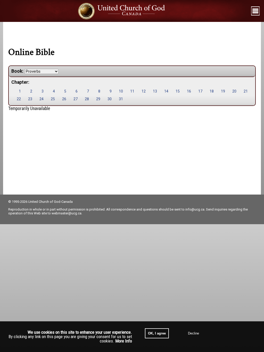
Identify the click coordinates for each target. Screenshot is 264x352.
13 (155, 91)
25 (53, 99)
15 (178, 91)
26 (64, 99)
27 (75, 99)
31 (121, 99)
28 (87, 99)
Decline (193, 333)
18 (212, 91)
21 (246, 91)
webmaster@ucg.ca (66, 213)
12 (144, 91)
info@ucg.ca (194, 209)
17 (200, 91)
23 (30, 99)
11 (132, 91)
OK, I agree (157, 333)
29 (98, 99)
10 (121, 91)
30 (110, 99)
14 (166, 91)
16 (189, 91)
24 (41, 99)
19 (223, 91)
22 (19, 99)
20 (234, 91)
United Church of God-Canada (50, 202)
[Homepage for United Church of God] (126, 11)
